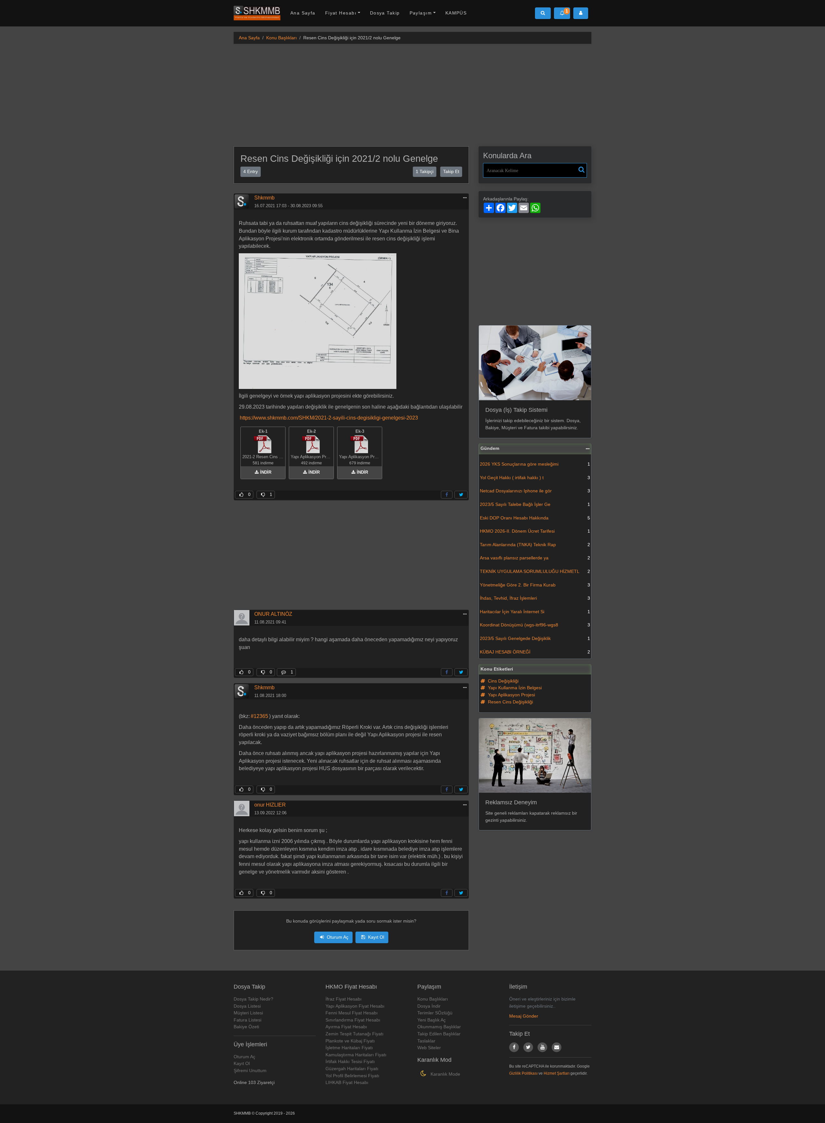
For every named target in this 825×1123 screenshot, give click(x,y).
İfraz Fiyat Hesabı (343, 999)
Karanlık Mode (444, 1074)
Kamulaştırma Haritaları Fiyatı (355, 1054)
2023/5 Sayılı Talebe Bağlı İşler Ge (535, 504)
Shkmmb (264, 197)
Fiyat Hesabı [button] (340, 12)
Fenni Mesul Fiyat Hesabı (351, 1012)
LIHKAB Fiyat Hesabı (346, 1082)
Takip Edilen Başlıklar (439, 1033)
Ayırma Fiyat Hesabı (346, 1026)
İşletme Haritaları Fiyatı (349, 1047)
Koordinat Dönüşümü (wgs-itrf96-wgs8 (535, 624)
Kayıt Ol (375, 937)
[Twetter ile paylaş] (461, 495)
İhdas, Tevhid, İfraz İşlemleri (535, 598)
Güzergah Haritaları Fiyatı (351, 1068)
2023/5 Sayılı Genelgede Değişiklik (535, 638)
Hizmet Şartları (556, 1073)
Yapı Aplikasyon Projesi (511, 694)
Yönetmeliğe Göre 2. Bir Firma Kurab (535, 584)
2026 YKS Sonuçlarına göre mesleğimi (535, 464)
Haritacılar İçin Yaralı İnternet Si (535, 611)
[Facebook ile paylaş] (446, 495)
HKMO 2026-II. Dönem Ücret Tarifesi (535, 531)
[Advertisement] (412, 94)
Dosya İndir (429, 1006)
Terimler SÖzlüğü (434, 1012)
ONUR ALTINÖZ (273, 614)
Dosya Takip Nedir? (253, 999)
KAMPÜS (456, 12)
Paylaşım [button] (421, 12)
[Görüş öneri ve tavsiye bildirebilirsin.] (556, 1047)
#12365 (259, 716)
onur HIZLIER (270, 805)
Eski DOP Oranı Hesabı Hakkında (535, 517)
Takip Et (451, 171)
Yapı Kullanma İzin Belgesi (514, 687)
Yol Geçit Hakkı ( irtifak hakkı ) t (535, 477)
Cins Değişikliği (503, 680)
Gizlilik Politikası (523, 1073)
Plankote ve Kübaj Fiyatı (350, 1040)
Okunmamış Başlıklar (439, 1026)
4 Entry (250, 171)
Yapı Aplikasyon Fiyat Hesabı (354, 1006)
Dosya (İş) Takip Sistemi (516, 410)
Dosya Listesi (247, 1006)
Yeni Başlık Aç (431, 1019)
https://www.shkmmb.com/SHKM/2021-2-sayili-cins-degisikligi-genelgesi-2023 (329, 418)
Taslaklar (426, 1040)
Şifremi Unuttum (250, 1070)
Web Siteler (429, 1047)
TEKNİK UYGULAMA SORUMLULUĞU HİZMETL (535, 571)
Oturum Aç (336, 937)
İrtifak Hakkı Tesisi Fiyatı (350, 1061)
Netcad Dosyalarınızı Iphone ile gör (535, 490)
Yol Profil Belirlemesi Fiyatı (352, 1075)
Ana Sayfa (302, 12)
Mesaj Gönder (523, 1016)
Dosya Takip (385, 12)
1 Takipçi (424, 171)
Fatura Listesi (247, 1019)
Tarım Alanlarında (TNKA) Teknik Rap (535, 544)
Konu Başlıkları (281, 37)
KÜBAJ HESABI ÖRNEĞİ (535, 651)
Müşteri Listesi (248, 1012)
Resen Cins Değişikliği (510, 701)
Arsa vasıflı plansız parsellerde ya (535, 557)
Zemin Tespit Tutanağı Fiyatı (354, 1033)
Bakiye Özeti (246, 1026)
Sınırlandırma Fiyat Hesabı (352, 1019)
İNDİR (265, 472)
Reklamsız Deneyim (511, 802)
